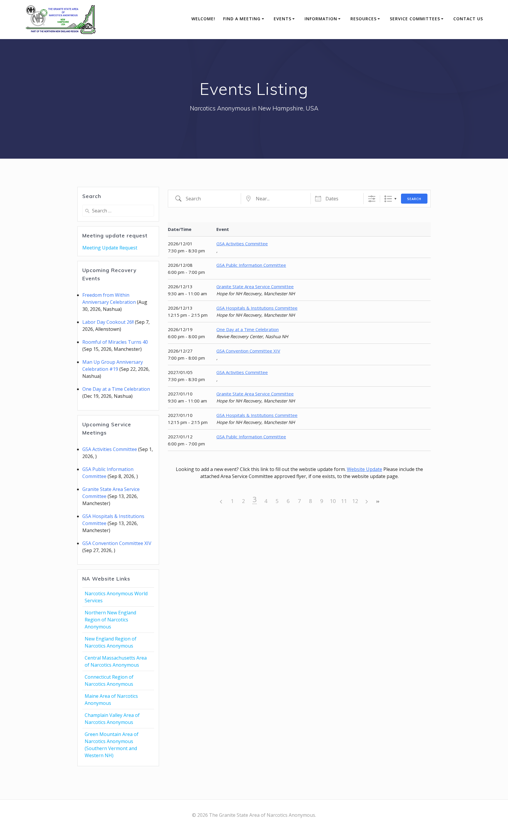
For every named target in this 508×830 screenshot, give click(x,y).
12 (355, 500)
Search (414, 199)
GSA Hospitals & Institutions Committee (257, 308)
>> (377, 501)
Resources (363, 18)
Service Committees (415, 18)
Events (282, 18)
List (388, 198)
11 (344, 500)
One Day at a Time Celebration (116, 389)
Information (321, 18)
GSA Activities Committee (109, 449)
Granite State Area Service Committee (255, 286)
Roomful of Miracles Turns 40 (115, 342)
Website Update (364, 469)
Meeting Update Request (109, 247)
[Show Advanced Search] (371, 198)
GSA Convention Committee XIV (116, 543)
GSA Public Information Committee (251, 265)
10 (333, 500)
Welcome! (203, 18)
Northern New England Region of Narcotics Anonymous (110, 619)
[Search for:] (118, 211)
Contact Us (468, 18)
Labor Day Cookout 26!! (108, 322)
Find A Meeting (241, 18)
